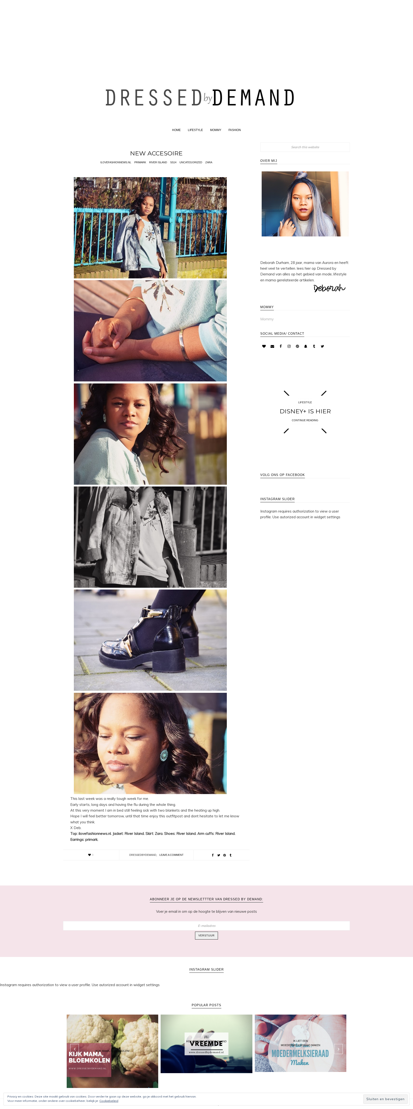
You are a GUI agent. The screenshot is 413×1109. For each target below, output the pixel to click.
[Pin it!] (224, 855)
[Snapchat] (305, 346)
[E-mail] (272, 346)
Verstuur (206, 935)
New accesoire (156, 153)
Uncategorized (190, 162)
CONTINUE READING (305, 420)
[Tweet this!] (218, 855)
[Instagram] (289, 346)
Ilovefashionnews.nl (115, 162)
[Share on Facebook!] (212, 855)
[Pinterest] (297, 346)
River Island (158, 162)
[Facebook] (280, 346)
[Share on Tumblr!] (230, 855)
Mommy (267, 319)
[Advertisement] (206, 34)
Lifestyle (305, 402)
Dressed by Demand (206, 96)
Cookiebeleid (108, 1101)
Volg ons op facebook (282, 475)
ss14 (173, 162)
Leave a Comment (171, 854)
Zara (208, 162)
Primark (140, 162)
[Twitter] (322, 346)
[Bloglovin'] (263, 346)
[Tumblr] (314, 346)
